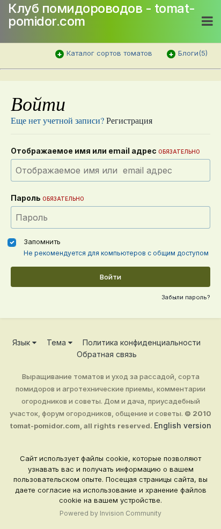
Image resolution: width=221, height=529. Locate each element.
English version (182, 425)
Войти (110, 277)
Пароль (47, 197)
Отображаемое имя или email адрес (105, 150)
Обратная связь (107, 354)
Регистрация (129, 120)
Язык (22, 342)
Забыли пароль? (185, 297)
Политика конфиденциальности (142, 342)
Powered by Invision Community (110, 513)
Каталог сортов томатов (109, 53)
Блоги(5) (193, 53)
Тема (57, 342)
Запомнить (42, 241)
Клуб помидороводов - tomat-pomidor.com (101, 15)
